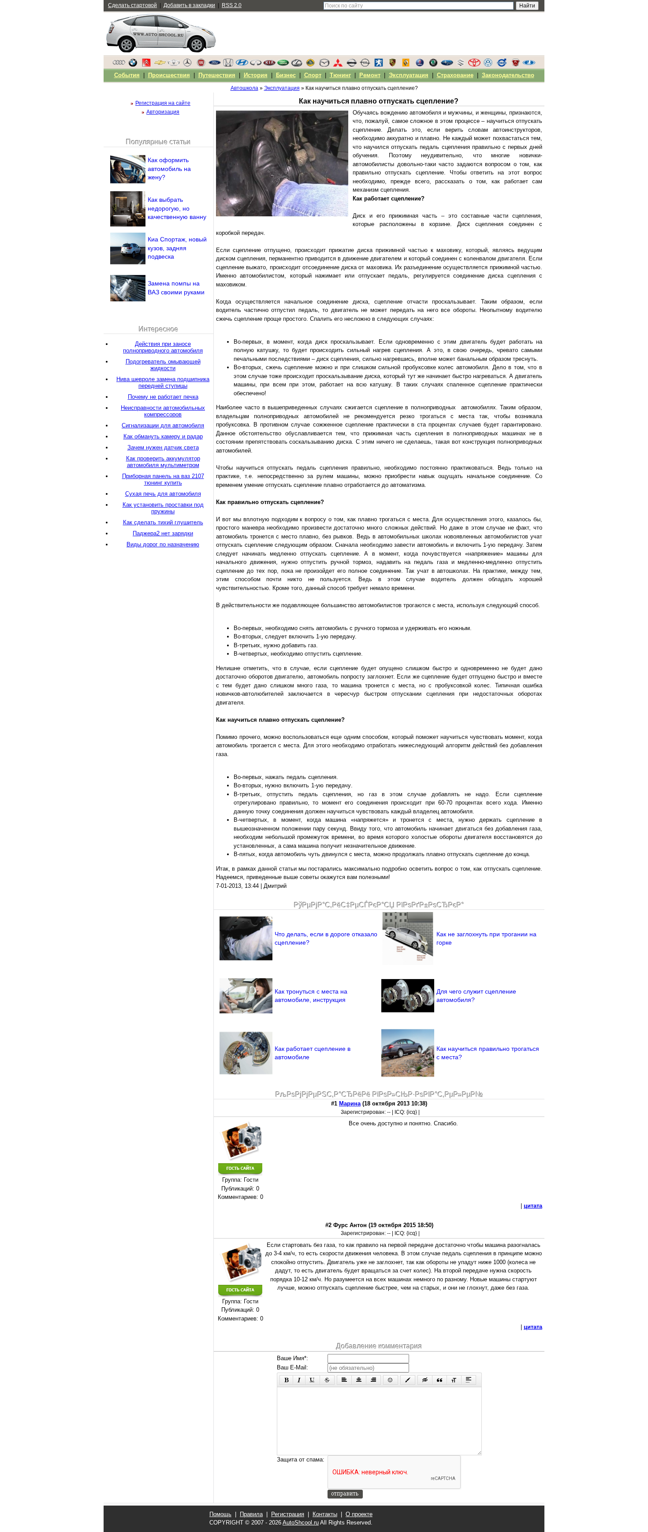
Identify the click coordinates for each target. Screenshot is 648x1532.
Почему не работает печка (163, 396)
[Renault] (406, 65)
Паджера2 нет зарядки (163, 533)
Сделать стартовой (132, 5)
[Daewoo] (174, 65)
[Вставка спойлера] (468, 1380)
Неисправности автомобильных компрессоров (163, 411)
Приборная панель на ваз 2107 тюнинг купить (163, 479)
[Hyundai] (242, 65)
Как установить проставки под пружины (163, 508)
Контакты (325, 1514)
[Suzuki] (460, 65)
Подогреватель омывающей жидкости (163, 364)
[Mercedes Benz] (187, 65)
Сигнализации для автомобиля (163, 425)
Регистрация (287, 1514)
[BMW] (133, 65)
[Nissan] (351, 65)
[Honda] (228, 65)
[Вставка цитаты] (439, 1380)
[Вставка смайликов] (390, 1380)
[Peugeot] (378, 65)
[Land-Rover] (283, 65)
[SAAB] (419, 65)
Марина (350, 1103)
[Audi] (119, 65)
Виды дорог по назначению (163, 544)
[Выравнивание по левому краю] (344, 1380)
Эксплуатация (408, 75)
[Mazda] (324, 65)
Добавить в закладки (189, 5)
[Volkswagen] (488, 65)
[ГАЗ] (515, 65)
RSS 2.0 (232, 5)
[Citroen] (146, 65)
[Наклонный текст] (299, 1380)
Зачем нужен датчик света (163, 447)
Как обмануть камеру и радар (163, 436)
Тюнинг (340, 75)
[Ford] (215, 65)
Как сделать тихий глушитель (163, 522)
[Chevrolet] (160, 65)
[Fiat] (201, 65)
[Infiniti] (256, 65)
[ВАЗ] (529, 65)
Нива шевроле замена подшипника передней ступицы (162, 382)
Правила (251, 1514)
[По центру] (358, 1380)
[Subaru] (447, 65)
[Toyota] (474, 65)
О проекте (359, 1514)
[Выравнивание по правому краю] (373, 1380)
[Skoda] (433, 65)
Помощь (220, 1514)
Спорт (312, 75)
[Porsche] (392, 65)
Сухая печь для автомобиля (163, 493)
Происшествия (169, 75)
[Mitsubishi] (337, 65)
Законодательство (508, 75)
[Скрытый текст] (424, 1380)
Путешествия (216, 75)
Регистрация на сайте (162, 103)
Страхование (455, 75)
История (256, 75)
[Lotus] (310, 65)
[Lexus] (296, 65)
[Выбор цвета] (407, 1380)
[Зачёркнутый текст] (327, 1380)
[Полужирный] (286, 1380)
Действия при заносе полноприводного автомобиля (163, 347)
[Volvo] (501, 65)
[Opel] (365, 65)
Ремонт (369, 75)
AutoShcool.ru (301, 1522)
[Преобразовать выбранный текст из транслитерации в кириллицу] (454, 1380)
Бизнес (286, 75)
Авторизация (162, 112)
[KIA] (269, 65)
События (127, 75)
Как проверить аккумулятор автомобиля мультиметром (163, 461)
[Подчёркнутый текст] (312, 1380)
